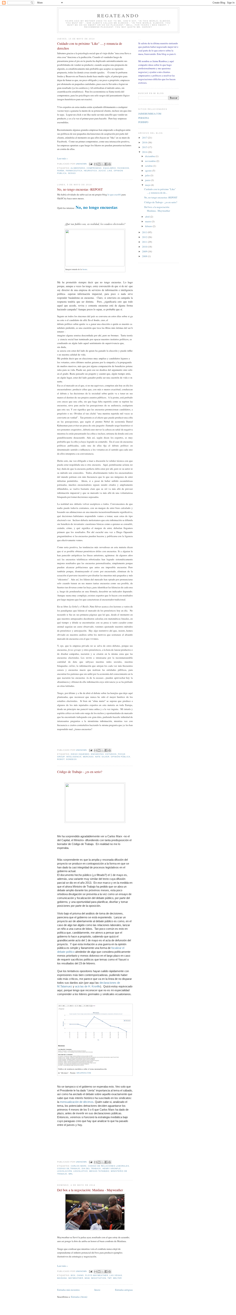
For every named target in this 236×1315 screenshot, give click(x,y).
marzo (148, 221)
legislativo (80, 1171)
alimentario (78, 168)
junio (148, 180)
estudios (111, 754)
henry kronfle (112, 1168)
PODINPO (143, 122)
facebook (123, 168)
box (73, 1275)
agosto (148, 170)
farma (60, 171)
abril (147, 216)
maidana (62, 1278)
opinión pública (120, 757)
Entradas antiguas (124, 1289)
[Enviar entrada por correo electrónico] (90, 164)
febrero (149, 226)
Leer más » (62, 158)
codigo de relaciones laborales (108, 1166)
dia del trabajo (91, 1168)
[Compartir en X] (102, 164)
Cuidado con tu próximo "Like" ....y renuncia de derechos (89, 45)
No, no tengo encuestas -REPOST (80, 189)
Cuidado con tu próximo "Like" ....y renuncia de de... (160, 190)
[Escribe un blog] (99, 164)
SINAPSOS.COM (84, 1073)
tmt (109, 1278)
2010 (145, 246)
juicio (102, 171)
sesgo (72, 173)
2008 (145, 256)
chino (80, 1275)
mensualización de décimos (76, 1101)
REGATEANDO (118, 15)
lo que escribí (114, 194)
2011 (145, 241)
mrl (71, 1174)
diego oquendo (80, 754)
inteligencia (73, 757)
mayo (148, 185)
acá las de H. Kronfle (87, 986)
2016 (145, 142)
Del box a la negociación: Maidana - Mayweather (90, 1190)
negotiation (98, 1278)
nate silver (102, 757)
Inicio (97, 1289)
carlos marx (78, 1166)
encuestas (97, 754)
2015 (145, 147)
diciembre (150, 156)
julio (147, 175)
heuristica (90, 171)
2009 (145, 251)
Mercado (88, 757)
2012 (145, 237)
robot (61, 759)
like (109, 171)
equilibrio (109, 168)
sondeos (71, 759)
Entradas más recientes (68, 1289)
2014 (145, 152)
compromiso (94, 168)
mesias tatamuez (99, 1171)
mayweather (75, 1278)
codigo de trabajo (68, 1168)
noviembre (150, 161)
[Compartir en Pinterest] (109, 164)
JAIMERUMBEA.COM (149, 113)
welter (117, 1278)
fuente (84, 269)
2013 (145, 232)
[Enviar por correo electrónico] (95, 164)
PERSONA (143, 118)
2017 (145, 137)
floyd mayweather (96, 1275)
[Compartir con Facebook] (106, 164)
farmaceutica (74, 171)
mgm (87, 1278)
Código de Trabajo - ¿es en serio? (79, 771)
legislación (64, 1171)
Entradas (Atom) (79, 1296)
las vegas (116, 1275)
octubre (149, 165)
